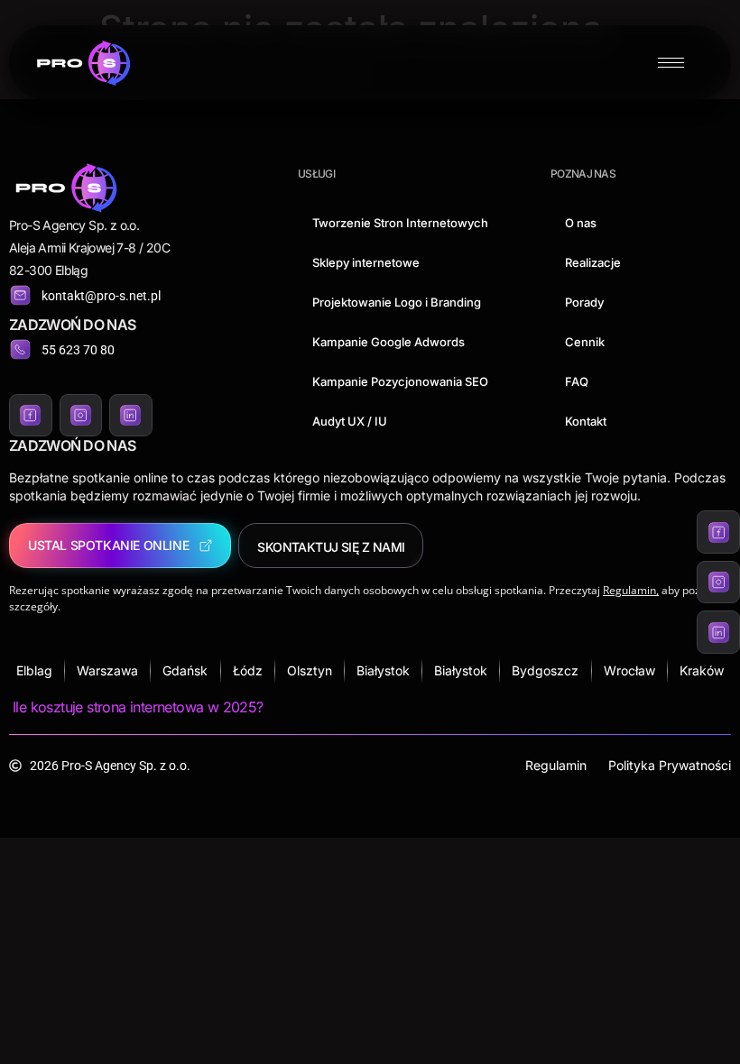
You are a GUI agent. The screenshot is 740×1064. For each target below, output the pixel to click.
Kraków (702, 670)
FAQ (576, 381)
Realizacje (593, 262)
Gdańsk (185, 670)
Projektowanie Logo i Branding (396, 302)
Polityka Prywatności (669, 765)
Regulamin (556, 765)
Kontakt (585, 421)
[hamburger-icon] (671, 62)
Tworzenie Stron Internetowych (400, 223)
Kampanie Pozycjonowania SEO (400, 381)
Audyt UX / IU (349, 421)
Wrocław (629, 670)
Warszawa (107, 670)
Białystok (383, 670)
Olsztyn (309, 670)
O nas (581, 223)
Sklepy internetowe (366, 262)
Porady (584, 302)
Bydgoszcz (545, 670)
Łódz (248, 670)
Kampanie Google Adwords (388, 342)
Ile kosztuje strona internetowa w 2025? (138, 707)
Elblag (34, 670)
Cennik (585, 342)
